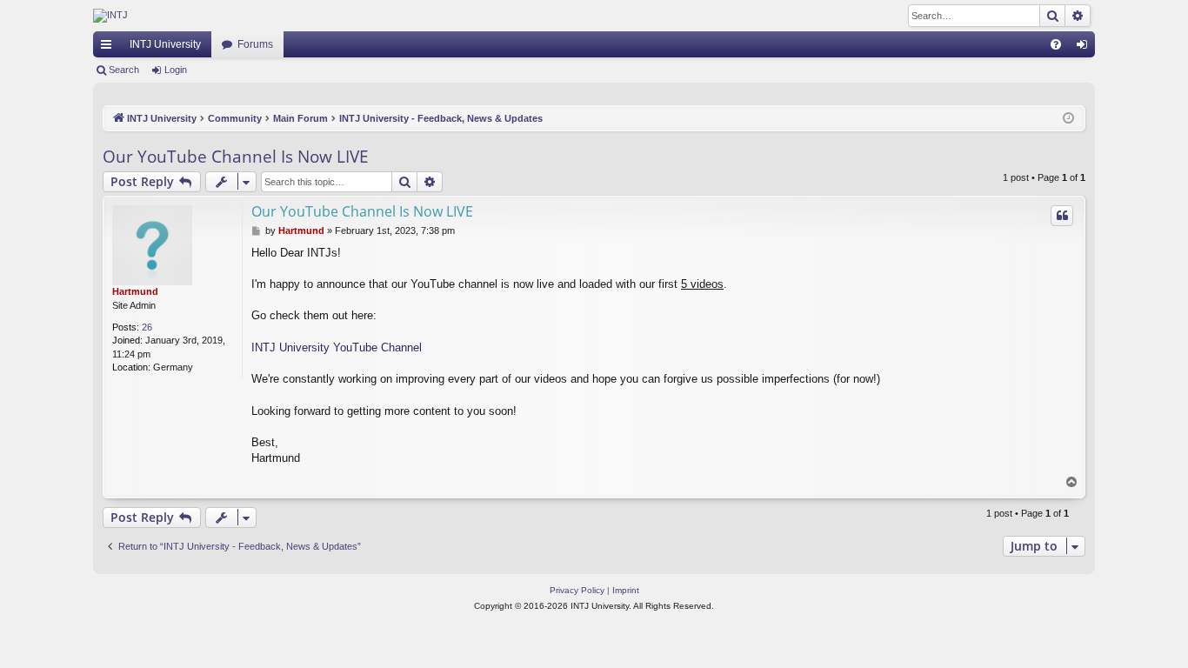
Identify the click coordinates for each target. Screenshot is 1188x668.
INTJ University (165, 44)
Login (175, 69)
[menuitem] (1056, 44)
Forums (255, 44)
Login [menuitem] (1085, 47)
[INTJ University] (245, 15)
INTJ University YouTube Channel (336, 347)
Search (124, 69)
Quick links (109, 47)
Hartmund (135, 291)
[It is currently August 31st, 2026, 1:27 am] (1068, 119)
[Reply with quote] (1062, 215)
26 (147, 327)
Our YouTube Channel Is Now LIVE (236, 156)
